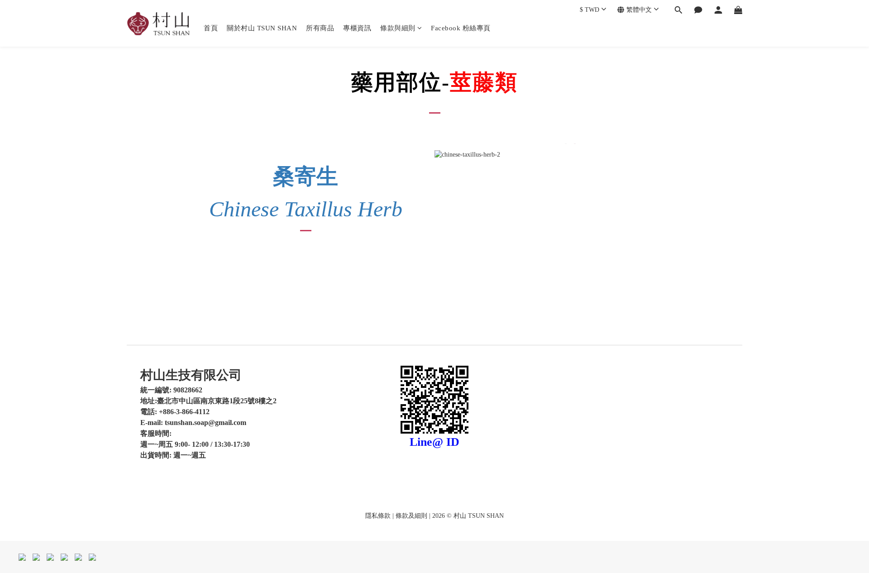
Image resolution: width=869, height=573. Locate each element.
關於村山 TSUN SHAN (262, 28)
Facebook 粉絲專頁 (461, 28)
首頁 (211, 28)
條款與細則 (397, 28)
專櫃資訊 (357, 28)
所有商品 (320, 28)
